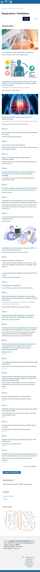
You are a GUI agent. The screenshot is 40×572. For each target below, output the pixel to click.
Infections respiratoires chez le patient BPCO (16, 396)
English (5, 499)
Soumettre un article (12, 472)
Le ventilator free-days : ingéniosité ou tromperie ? (18, 52)
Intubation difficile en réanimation (12, 260)
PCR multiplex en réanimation (11, 285)
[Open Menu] (2, 2)
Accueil (4, 8)
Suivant (33, 466)
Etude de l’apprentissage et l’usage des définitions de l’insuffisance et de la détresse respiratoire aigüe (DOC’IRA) (18, 173)
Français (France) (8, 496)
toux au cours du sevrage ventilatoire (13, 145)
